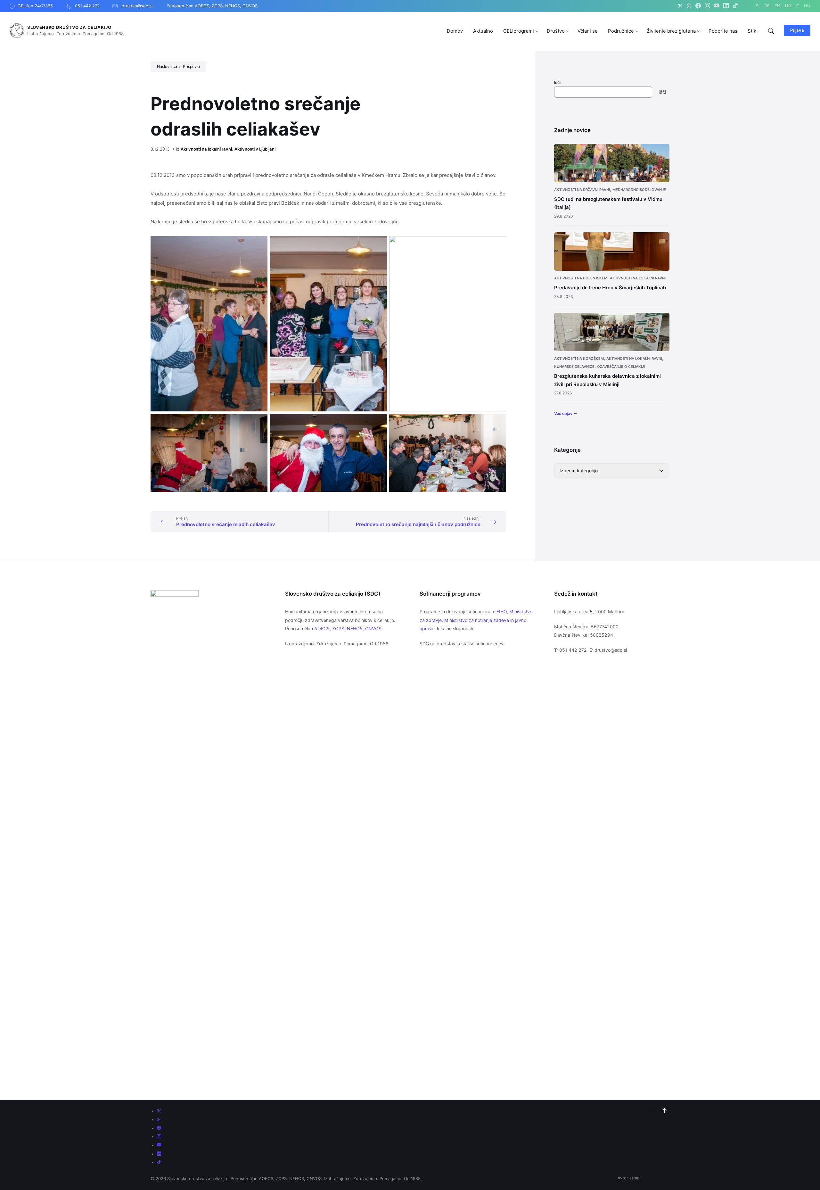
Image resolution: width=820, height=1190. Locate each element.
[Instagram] (707, 6)
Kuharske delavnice (574, 366)
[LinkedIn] (726, 6)
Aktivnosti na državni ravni (582, 189)
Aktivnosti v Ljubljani (254, 149)
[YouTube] (716, 6)
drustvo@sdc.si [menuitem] (137, 5)
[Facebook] (698, 6)
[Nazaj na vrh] (664, 1110)
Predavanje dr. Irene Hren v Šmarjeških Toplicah (610, 288)
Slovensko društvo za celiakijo (69, 27)
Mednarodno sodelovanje (639, 189)
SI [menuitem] (757, 5)
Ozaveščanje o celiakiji (621, 366)
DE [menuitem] (767, 5)
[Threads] (689, 6)
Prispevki (191, 66)
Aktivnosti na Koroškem (579, 358)
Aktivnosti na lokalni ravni (206, 149)
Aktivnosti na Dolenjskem (580, 278)
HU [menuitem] (807, 5)
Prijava (797, 30)
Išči (557, 82)
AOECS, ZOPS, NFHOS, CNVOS (347, 628)
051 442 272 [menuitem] (87, 5)
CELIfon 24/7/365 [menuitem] (35, 5)
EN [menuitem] (777, 5)
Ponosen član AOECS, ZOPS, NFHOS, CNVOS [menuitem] (212, 5)
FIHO (501, 611)
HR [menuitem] (788, 5)
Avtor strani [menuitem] (629, 1177)
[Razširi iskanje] (771, 31)
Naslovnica (167, 66)
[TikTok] (735, 6)
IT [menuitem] (797, 5)
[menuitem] (455, 31)
